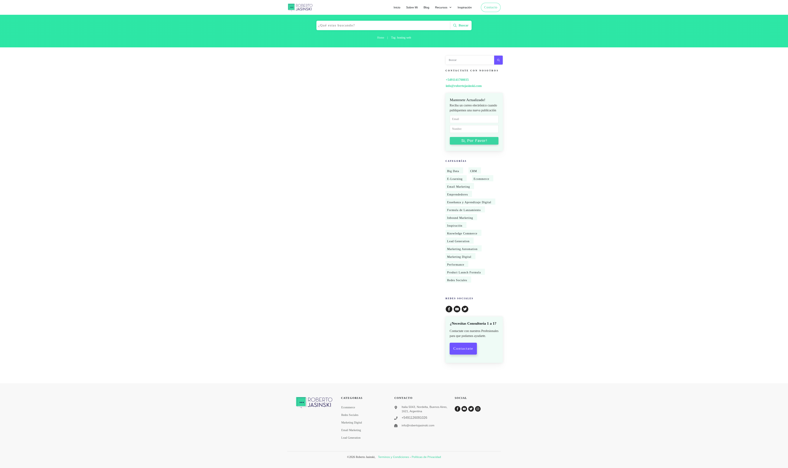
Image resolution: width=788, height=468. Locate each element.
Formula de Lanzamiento (464, 210)
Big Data (453, 171)
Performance (455, 264)
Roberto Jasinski (297, 101)
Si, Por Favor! (474, 140)
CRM (473, 171)
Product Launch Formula (464, 272)
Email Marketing (458, 186)
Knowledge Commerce (462, 233)
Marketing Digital (459, 256)
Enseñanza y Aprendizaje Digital (469, 202)
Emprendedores (457, 194)
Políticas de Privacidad (426, 457)
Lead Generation (458, 241)
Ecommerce (481, 178)
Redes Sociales (457, 280)
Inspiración (454, 225)
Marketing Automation (462, 249)
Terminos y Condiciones (393, 457)
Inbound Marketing (460, 217)
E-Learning (455, 178)
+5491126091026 (414, 417)
